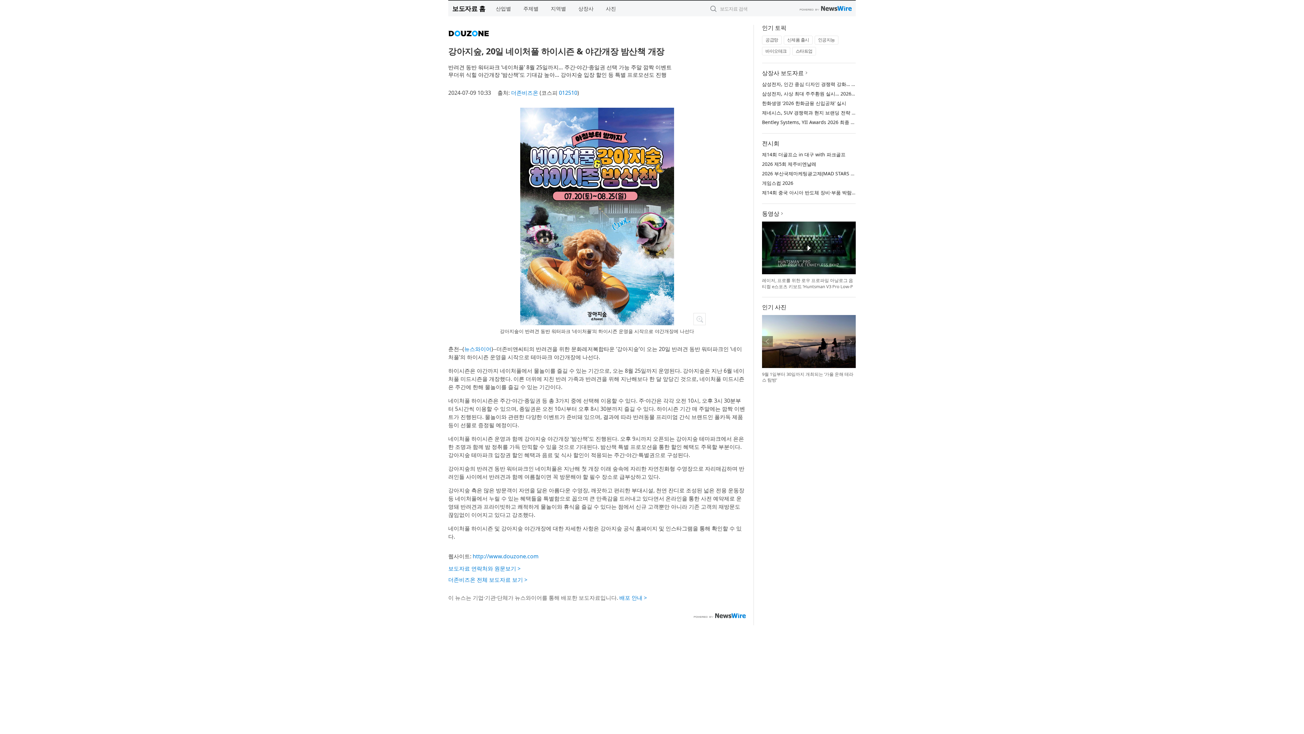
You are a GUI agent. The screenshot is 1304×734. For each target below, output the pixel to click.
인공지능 (826, 40)
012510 (568, 93)
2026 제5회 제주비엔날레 (789, 164)
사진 (611, 8)
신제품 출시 (798, 40)
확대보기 (699, 319)
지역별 (558, 8)
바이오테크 (776, 51)
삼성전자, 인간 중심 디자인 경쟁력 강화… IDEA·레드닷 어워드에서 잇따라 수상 (845, 84)
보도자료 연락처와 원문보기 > (484, 568)
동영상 (770, 213)
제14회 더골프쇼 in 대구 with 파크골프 (804, 154)
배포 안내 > (633, 597)
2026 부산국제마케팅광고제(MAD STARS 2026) (812, 173)
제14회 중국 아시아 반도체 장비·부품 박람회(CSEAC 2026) (824, 192)
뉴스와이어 (477, 349)
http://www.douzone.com (506, 556)
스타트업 (804, 51)
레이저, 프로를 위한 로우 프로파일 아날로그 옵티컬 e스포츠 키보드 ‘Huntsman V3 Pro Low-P (807, 283)
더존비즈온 (524, 93)
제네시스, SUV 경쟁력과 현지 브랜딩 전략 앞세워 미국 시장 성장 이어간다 (840, 112)
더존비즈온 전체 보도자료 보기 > (487, 579)
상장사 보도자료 (783, 73)
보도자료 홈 (468, 8)
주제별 (531, 8)
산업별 (503, 8)
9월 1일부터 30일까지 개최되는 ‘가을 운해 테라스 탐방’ (807, 377)
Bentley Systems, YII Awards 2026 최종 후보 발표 (816, 122)
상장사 (586, 8)
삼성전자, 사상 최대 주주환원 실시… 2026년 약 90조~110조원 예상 (833, 93)
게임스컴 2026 (777, 183)
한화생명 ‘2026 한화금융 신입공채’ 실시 (804, 103)
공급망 (771, 40)
